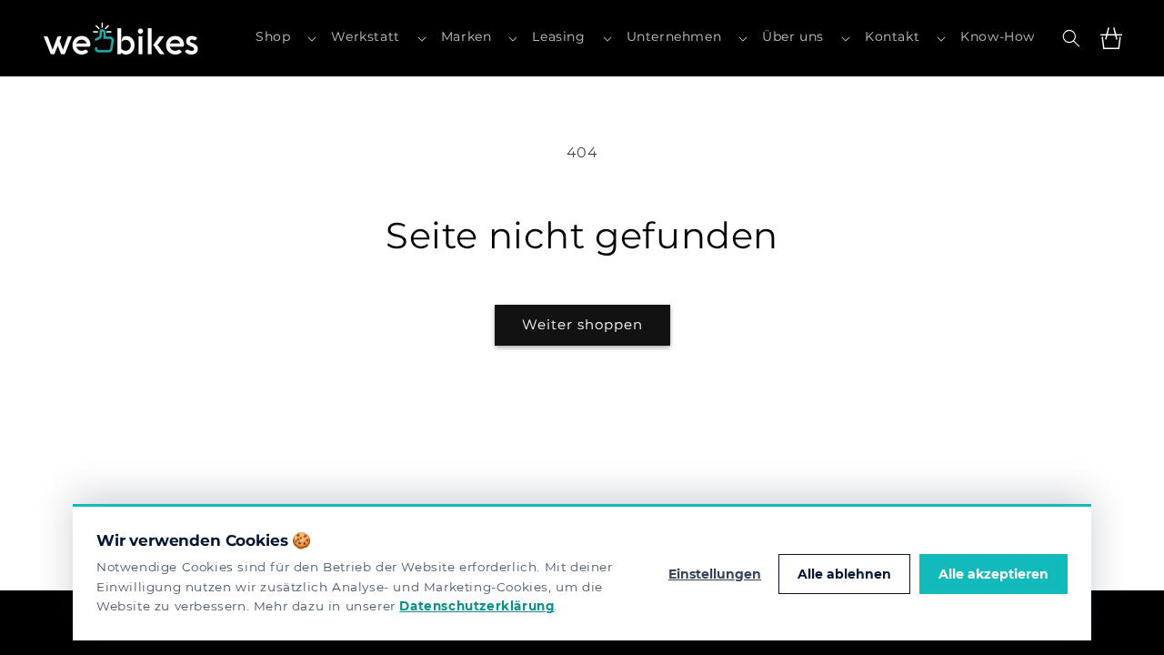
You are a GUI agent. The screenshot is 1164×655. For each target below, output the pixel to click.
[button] (286, 38)
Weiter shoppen (582, 324)
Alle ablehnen (844, 574)
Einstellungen (714, 574)
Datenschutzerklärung (476, 606)
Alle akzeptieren (993, 574)
